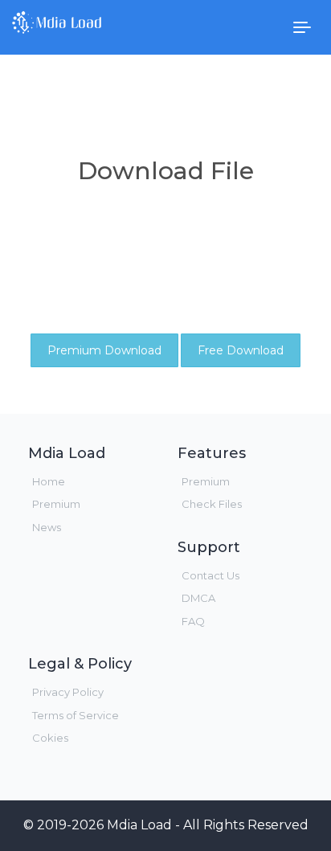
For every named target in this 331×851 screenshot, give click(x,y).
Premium (56, 503)
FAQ (193, 621)
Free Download (241, 350)
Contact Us (210, 575)
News (46, 527)
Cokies (50, 737)
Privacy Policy (68, 691)
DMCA (198, 597)
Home (48, 481)
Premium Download (104, 350)
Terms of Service (75, 715)
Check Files (212, 503)
